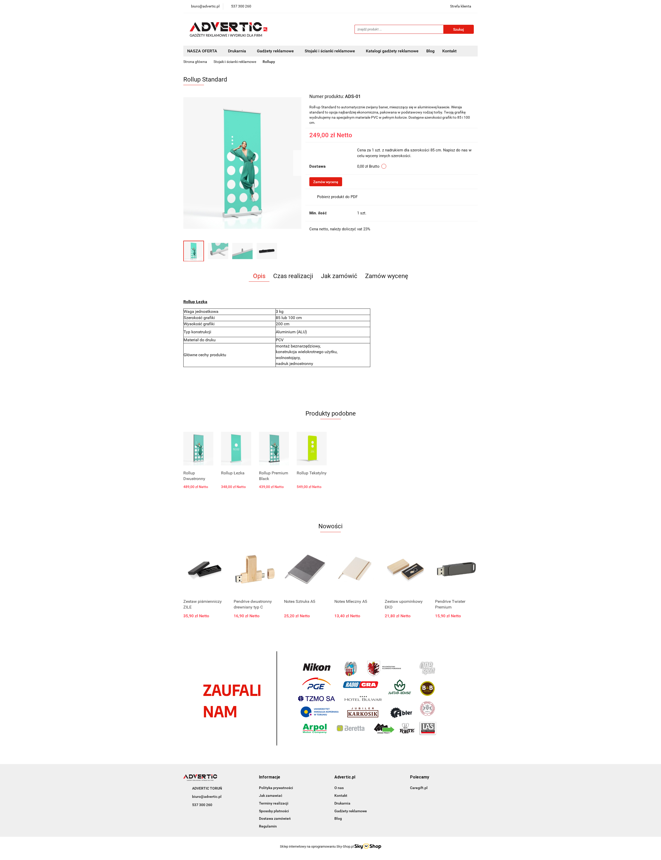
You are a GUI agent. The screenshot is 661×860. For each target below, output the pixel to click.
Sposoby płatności (274, 811)
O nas (339, 788)
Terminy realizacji (273, 803)
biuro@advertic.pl (207, 796)
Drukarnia (342, 803)
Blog (430, 50)
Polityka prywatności (276, 788)
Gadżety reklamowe (350, 811)
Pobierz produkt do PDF (337, 196)
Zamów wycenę (325, 182)
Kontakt (449, 50)
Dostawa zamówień (275, 818)
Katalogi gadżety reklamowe (392, 50)
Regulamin (268, 826)
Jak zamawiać (270, 795)
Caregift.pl (419, 788)
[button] (269, 777)
